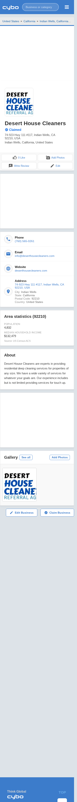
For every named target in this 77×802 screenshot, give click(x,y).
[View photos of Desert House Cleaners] (19, 102)
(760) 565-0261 (24, 241)
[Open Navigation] (67, 7)
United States (10, 21)
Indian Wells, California (54, 21)
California (29, 21)
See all (26, 457)
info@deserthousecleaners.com (34, 255)
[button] (40, 7)
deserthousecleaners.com (31, 270)
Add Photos (60, 457)
